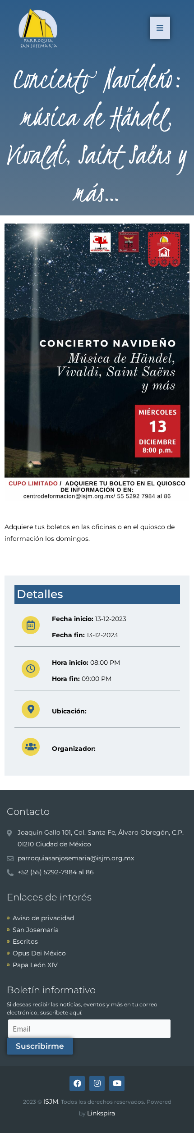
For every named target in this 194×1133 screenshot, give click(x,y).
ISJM (50, 1101)
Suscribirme (40, 1046)
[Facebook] (77, 1083)
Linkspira (101, 1113)
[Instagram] (97, 1083)
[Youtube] (117, 1083)
